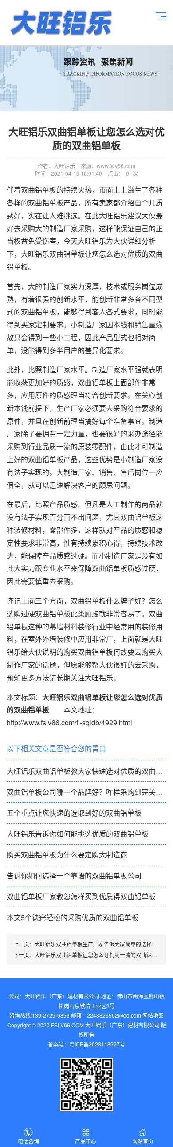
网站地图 (153, 1015)
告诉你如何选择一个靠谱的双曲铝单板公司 (74, 875)
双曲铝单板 (95, 382)
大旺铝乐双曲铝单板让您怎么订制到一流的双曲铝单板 (98, 954)
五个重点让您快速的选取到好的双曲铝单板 (74, 813)
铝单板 (60, 22)
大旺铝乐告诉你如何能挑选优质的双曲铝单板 (78, 834)
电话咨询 (28, 1141)
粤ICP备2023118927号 (97, 1044)
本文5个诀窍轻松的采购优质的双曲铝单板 (72, 917)
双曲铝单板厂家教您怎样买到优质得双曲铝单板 (81, 896)
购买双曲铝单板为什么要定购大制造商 (67, 854)
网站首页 (142, 1141)
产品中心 (85, 1141)
